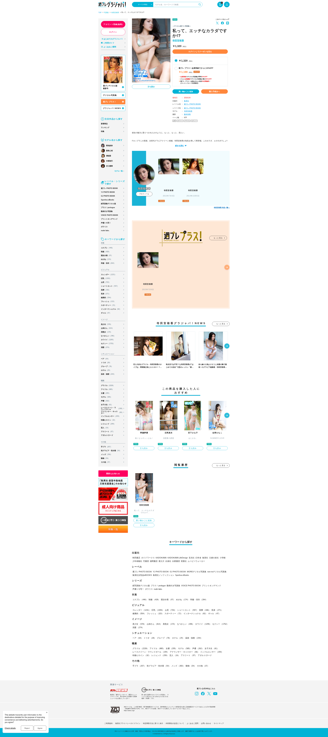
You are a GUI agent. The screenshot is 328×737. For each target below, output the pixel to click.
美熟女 (106, 332)
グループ (107, 366)
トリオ (106, 363)
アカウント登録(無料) (113, 24)
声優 (105, 401)
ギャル (106, 313)
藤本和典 (187, 114)
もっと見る (218, 238)
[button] (226, 267)
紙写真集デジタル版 (108, 204)
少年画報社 (137, 561)
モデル (106, 397)
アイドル (107, 389)
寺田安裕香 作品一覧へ (222, 207)
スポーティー (108, 305)
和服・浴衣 (108, 263)
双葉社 (184, 561)
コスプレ (107, 248)
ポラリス (104, 227)
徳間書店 (154, 561)
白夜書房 (176, 561)
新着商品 (104, 124)
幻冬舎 (198, 558)
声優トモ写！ (106, 223)
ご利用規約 (108, 723)
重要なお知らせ (113, 474)
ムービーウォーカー (196, 561)
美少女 (106, 324)
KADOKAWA (161, 558)
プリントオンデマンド (109, 219)
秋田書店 (136, 558)
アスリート (107, 431)
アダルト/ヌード (107, 435)
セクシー (108, 343)
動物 (105, 458)
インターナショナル (111, 309)
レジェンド (108, 424)
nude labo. (105, 230)
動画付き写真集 (107, 211)
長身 (105, 294)
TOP (99, 12)
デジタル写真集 (110, 95)
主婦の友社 (214, 558)
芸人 (105, 428)
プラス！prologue (108, 207)
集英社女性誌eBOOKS (142, 575)
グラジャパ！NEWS (112, 108)
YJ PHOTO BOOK (108, 192)
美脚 (105, 290)
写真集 (106, 12)
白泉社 (168, 561)
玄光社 (191, 558)
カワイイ (108, 340)
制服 (105, 252)
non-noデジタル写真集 (217, 572)
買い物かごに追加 (186, 91)
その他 (106, 462)
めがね (106, 259)
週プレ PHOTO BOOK (109, 188)
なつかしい (108, 336)
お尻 (105, 282)
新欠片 (161, 561)
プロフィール (144, 194)
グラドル (108, 385)
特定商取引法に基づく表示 (153, 723)
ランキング (105, 127)
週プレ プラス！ (109, 102)
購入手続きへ (214, 91)
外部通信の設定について (175, 723)
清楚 (105, 347)
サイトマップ (219, 723)
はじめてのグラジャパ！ (113, 39)
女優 (105, 393)
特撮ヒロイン (108, 420)
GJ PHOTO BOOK (108, 196)
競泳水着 (107, 255)
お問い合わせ (206, 723)
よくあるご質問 (110, 47)
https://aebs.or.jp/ (129, 710)
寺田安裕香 (115, 12)
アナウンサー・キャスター (112, 412)
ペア (105, 359)
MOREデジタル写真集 (196, 572)
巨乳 (106, 278)
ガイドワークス (148, 558)
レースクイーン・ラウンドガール (112, 408)
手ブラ (106, 447)
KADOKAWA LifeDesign (178, 558)
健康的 (106, 298)
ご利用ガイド (109, 43)
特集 (102, 131)
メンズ (106, 454)
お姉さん (107, 328)
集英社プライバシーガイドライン (127, 723)
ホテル (106, 370)
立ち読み (151, 87)
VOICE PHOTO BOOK (109, 215)
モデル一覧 (118, 171)
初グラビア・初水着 (111, 451)
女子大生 (107, 405)
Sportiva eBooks (107, 200)
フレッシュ (108, 301)
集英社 (186, 101)
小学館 (222, 558)
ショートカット (110, 286)
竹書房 (146, 561)
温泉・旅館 (108, 374)
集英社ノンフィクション (163, 575)
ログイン (113, 32)
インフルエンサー (110, 416)
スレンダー (108, 274)
